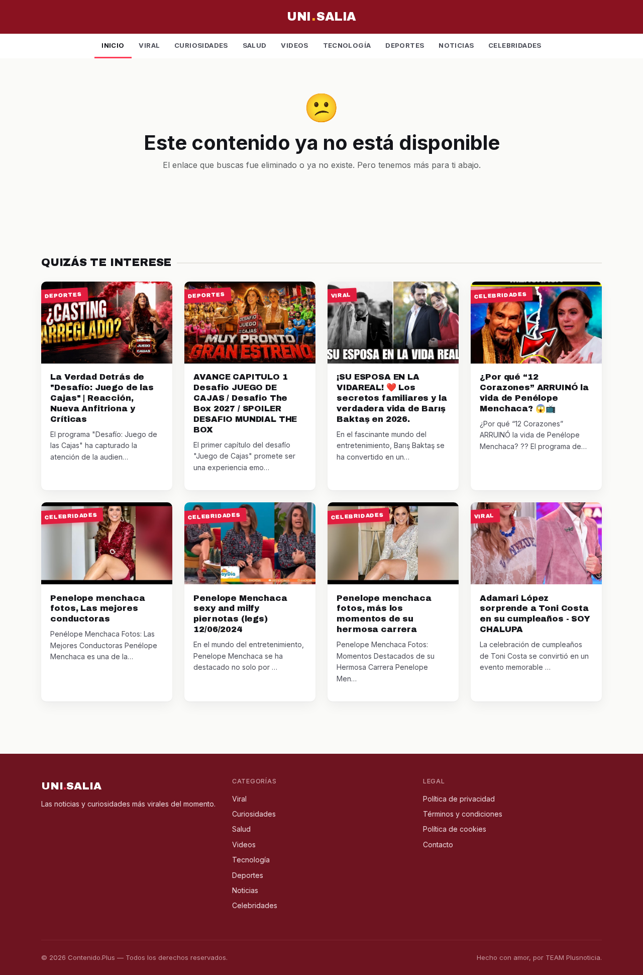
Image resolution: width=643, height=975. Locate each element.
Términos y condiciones (462, 814)
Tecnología (347, 45)
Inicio (112, 45)
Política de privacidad (459, 798)
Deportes (404, 45)
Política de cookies (454, 829)
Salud (255, 45)
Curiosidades (201, 45)
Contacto (438, 844)
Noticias (456, 45)
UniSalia (321, 16)
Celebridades (515, 45)
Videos (294, 45)
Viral (149, 45)
